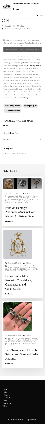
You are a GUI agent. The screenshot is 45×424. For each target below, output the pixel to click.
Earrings (26, 198)
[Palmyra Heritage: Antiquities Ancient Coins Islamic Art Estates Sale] (22, 183)
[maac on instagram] (7, 126)
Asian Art (29, 196)
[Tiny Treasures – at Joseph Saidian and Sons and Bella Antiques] (17, 317)
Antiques (11, 196)
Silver (32, 269)
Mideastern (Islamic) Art (19, 199)
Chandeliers (24, 266)
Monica (27, 193)
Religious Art (22, 201)
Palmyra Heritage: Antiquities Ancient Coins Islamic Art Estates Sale (20, 212)
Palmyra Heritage (11, 201)
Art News (8, 29)
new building (23, 98)
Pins (34, 341)
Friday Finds (24, 267)
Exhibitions (15, 29)
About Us (6, 398)
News (5, 406)
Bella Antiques (19, 338)
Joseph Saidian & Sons (25, 340)
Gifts (9, 340)
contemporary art (30, 106)
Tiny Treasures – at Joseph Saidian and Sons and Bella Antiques (21, 354)
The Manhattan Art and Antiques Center (19, 201)
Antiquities (18, 196)
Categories (6, 395)
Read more (9, 221)
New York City (25, 29)
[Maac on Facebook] (4, 126)
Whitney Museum (22, 63)
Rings (29, 201)
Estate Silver (33, 266)
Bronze (15, 198)
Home (5, 389)
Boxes (10, 198)
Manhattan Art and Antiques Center (26, 6)
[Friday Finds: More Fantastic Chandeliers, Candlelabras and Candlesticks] (17, 244)
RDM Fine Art (25, 269)
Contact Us (7, 403)
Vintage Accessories (17, 345)
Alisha (22, 26)
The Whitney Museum (12, 111)
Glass (7, 269)
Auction (35, 196)
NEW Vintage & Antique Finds (21, 340)
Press (5, 400)
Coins (20, 198)
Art (24, 196)
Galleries (32, 198)
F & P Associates (13, 267)
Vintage (7, 345)
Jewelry (7, 199)
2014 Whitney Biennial (33, 66)
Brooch (27, 338)
